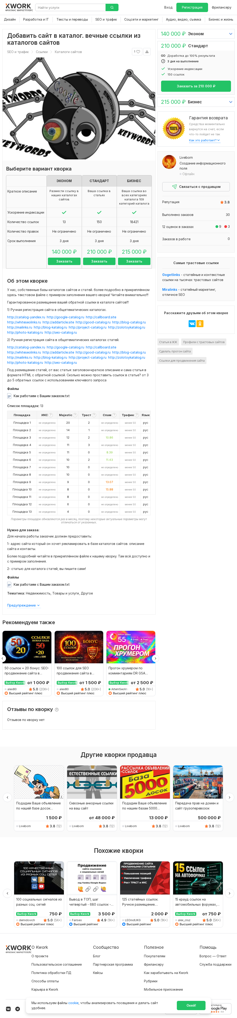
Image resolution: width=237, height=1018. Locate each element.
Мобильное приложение (163, 989)
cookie (73, 1003)
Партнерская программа (113, 964)
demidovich (27, 920)
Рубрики (150, 981)
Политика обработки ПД (51, 973)
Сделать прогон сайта (175, 351)
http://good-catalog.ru (93, 322)
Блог (96, 956)
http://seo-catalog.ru (61, 332)
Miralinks (169, 289)
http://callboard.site (101, 317)
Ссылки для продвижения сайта (182, 360)
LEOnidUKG (133, 920)
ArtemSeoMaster (120, 689)
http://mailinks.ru (19, 327)
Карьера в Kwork (44, 989)
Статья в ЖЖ (168, 342)
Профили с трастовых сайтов (204, 342)
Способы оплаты (45, 981)
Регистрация (192, 7)
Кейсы (98, 973)
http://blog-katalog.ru (50, 327)
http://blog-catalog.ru (129, 322)
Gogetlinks (171, 275)
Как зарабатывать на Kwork (166, 973)
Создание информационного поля (203, 165)
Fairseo (77, 920)
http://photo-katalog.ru (25, 332)
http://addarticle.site (58, 322)
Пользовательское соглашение (56, 964)
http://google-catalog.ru (65, 317)
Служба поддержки (215, 964)
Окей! (191, 1005)
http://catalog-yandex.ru (26, 317)
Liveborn (186, 157)
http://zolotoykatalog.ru (126, 327)
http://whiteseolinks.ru (24, 322)
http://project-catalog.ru (87, 327)
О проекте (39, 956)
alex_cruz (184, 920)
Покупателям (154, 956)
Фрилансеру (221, 7)
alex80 (12, 689)
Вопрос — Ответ (213, 956)
